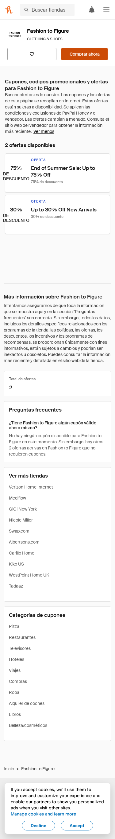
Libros (15, 714)
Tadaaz (16, 586)
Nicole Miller (21, 520)
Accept (77, 825)
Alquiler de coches (26, 703)
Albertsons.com (24, 542)
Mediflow (17, 498)
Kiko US (16, 564)
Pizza (14, 626)
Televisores (20, 648)
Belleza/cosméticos (28, 725)
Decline (38, 825)
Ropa (14, 692)
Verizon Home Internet (31, 487)
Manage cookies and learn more (43, 813)
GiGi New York (23, 509)
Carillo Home (21, 553)
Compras (18, 681)
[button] (106, 10)
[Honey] (9, 10)
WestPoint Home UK (29, 575)
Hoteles (16, 659)
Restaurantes (22, 637)
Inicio (9, 768)
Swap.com (19, 531)
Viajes (15, 670)
